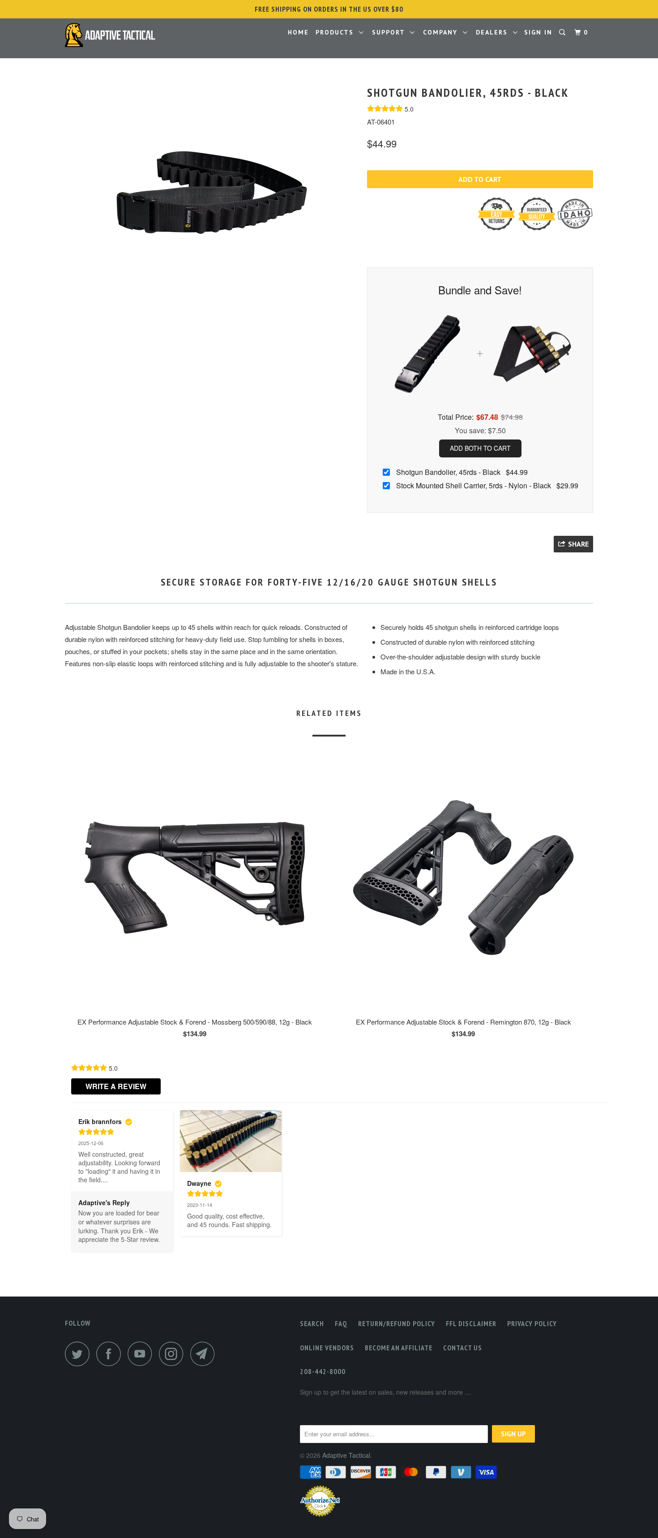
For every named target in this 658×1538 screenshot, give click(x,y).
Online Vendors (327, 1347)
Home (298, 32)
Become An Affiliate (398, 1347)
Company (443, 32)
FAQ (341, 1323)
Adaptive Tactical (346, 1455)
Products (337, 32)
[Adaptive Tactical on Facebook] (111, 1353)
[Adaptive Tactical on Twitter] (79, 1353)
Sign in (538, 32)
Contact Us (462, 1347)
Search (312, 1323)
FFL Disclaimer (471, 1323)
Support (391, 32)
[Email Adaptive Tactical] (205, 1353)
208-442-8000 (323, 1371)
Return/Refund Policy (396, 1323)
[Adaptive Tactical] (111, 34)
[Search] (563, 32)
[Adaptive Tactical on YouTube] (142, 1353)
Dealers (494, 32)
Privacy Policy (532, 1323)
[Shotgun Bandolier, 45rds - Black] (211, 193)
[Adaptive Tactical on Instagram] (173, 1353)
